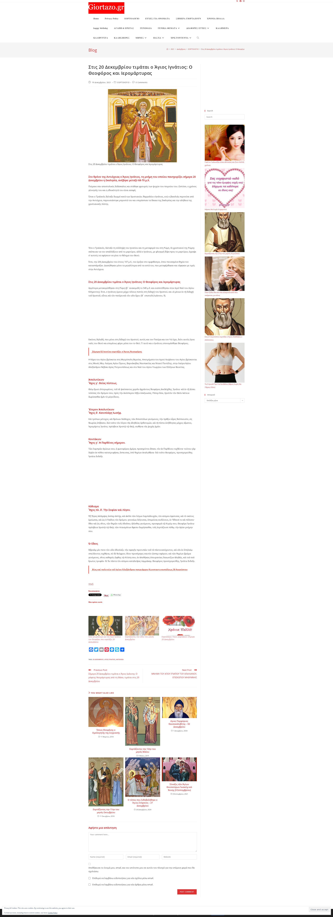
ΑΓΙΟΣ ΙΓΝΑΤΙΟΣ (109, 659)
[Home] (167, 49)
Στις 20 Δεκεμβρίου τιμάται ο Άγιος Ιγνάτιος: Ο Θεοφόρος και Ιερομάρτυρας (230, 49)
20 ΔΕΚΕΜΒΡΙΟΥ (98, 659)
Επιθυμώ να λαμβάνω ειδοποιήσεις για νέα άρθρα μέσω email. (122, 884)
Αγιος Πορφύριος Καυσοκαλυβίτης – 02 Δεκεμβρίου (179, 724)
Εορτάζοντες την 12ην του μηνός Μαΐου (142, 750)
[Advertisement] (142, 227)
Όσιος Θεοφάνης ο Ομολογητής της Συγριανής (106, 731)
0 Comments (141, 82)
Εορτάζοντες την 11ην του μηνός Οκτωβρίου (106, 811)
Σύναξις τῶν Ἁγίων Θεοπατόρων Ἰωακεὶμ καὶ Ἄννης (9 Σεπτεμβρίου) (179, 787)
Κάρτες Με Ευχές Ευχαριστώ (216, 209)
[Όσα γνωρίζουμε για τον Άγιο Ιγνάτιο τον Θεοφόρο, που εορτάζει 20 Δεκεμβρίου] (105, 625)
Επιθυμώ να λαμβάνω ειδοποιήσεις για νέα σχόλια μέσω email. (123, 878)
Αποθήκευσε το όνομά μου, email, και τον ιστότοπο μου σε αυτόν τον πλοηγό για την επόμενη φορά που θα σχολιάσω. (141, 869)
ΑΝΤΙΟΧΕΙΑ (119, 659)
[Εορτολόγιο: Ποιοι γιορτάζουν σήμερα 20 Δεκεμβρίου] (179, 625)
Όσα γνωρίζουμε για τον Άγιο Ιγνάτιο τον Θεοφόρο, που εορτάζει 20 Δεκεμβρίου (104, 639)
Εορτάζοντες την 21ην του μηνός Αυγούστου (222, 253)
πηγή (90, 583)
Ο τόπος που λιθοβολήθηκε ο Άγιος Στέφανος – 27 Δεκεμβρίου (142, 802)
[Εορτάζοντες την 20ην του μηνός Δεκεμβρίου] (142, 625)
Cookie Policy (52, 913)
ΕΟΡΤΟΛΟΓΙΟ (123, 82)
